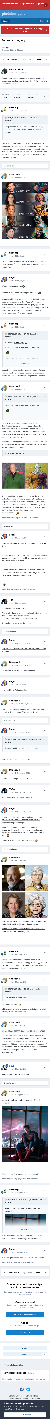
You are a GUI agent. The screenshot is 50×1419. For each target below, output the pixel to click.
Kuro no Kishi (16, 69)
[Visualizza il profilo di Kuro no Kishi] (4, 71)
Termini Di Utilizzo (16, 1409)
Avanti (40, 59)
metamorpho (16, 286)
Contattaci (35, 1398)
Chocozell (14, 174)
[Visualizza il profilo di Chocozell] (4, 176)
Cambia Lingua (15, 1396)
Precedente (12, 59)
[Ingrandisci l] (25, 210)
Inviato (19, 73)
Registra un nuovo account (25, 1314)
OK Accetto (25, 1415)
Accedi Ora (25, 1332)
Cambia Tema (32, 1396)
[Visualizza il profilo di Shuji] (4, 1067)
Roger (7, 47)
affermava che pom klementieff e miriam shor (21, 820)
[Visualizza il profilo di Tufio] (4, 601)
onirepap (14, 107)
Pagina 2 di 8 (27, 59)
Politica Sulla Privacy (19, 1398)
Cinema (20, 50)
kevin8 (33, 118)
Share (26, 1348)
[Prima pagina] (3, 59)
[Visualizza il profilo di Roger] (4, 279)
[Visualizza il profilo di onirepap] (4, 109)
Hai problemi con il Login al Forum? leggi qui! (23, 4)
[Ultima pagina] (46, 59)
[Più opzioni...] (45, 71)
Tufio (12, 599)
